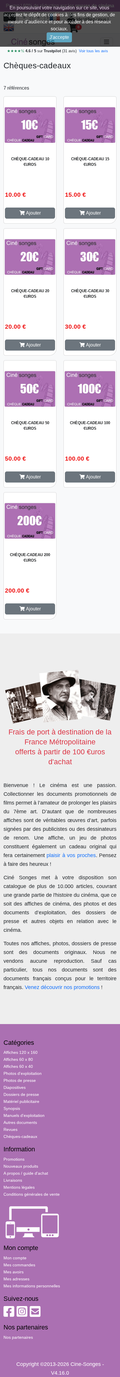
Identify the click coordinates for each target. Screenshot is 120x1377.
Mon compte (15, 1258)
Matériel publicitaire (21, 1101)
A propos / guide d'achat (25, 1173)
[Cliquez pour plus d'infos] (30, 124)
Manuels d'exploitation (24, 1115)
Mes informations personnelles (31, 1286)
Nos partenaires (18, 1337)
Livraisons (12, 1180)
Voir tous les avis (93, 51)
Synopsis (11, 1108)
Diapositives (14, 1087)
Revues (10, 1129)
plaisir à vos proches (71, 855)
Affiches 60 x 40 (18, 1066)
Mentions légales (19, 1187)
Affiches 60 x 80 (18, 1059)
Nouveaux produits (20, 1166)
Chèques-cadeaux (20, 1136)
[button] (30, 213)
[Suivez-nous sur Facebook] (8, 1314)
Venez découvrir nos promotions (62, 987)
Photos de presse (19, 1080)
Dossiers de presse (21, 1094)
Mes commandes (19, 1265)
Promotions (13, 1159)
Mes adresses (16, 1279)
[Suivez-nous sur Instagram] (22, 1314)
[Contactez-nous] (35, 1314)
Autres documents (20, 1122)
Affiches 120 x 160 (20, 1052)
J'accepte (59, 37)
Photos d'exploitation (22, 1073)
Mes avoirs (13, 1272)
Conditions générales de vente (31, 1194)
